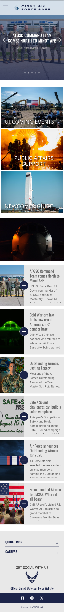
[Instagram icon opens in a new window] (32, 598)
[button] (6, 7)
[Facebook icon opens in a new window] (22, 598)
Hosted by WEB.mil (32, 607)
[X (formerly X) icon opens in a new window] (41, 598)
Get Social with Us (32, 568)
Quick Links (13, 541)
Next (57, 40)
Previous (6, 40)
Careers (11, 551)
